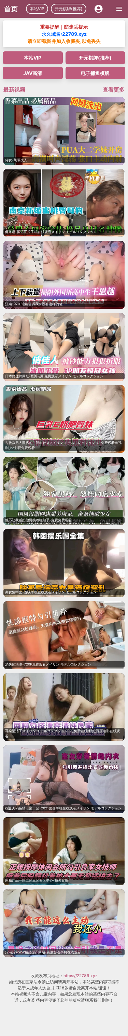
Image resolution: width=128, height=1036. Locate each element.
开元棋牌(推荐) (69, 8)
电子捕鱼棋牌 (95, 73)
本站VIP (37, 8)
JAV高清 (32, 73)
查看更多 (114, 89)
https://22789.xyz (80, 975)
